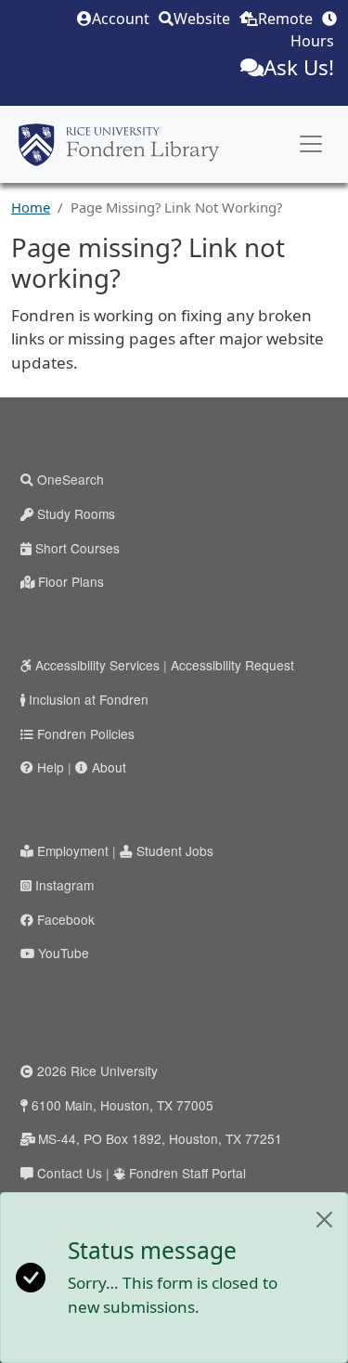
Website (202, 18)
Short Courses (77, 548)
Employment (73, 850)
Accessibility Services (97, 665)
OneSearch (70, 479)
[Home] (118, 144)
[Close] (324, 1219)
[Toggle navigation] (311, 143)
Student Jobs (174, 850)
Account (120, 18)
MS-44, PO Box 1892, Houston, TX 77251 (160, 1138)
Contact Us (69, 1172)
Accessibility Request (232, 665)
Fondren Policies (86, 733)
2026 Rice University (97, 1070)
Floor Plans (71, 581)
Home (30, 207)
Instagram (64, 885)
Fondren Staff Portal (187, 1172)
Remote (285, 18)
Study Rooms (76, 513)
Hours (312, 41)
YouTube (63, 952)
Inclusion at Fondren (88, 699)
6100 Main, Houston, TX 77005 (122, 1105)
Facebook (66, 919)
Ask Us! (299, 67)
